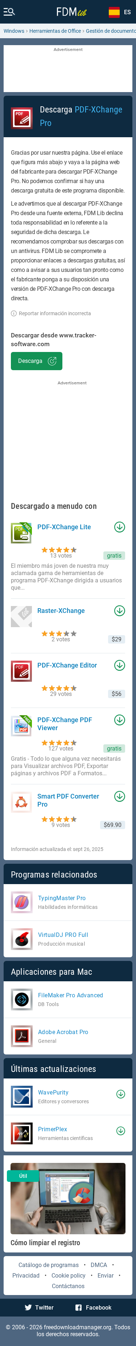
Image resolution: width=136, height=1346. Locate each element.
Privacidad (26, 1275)
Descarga (30, 360)
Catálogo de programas (48, 1265)
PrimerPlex (52, 1129)
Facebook (98, 1307)
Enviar (106, 1275)
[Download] (120, 1094)
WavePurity (53, 1092)
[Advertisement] (68, 69)
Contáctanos (68, 1286)
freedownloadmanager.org (77, 1327)
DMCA (99, 1265)
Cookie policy (68, 1275)
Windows (14, 30)
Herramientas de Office (55, 30)
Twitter (44, 1307)
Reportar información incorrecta (55, 313)
